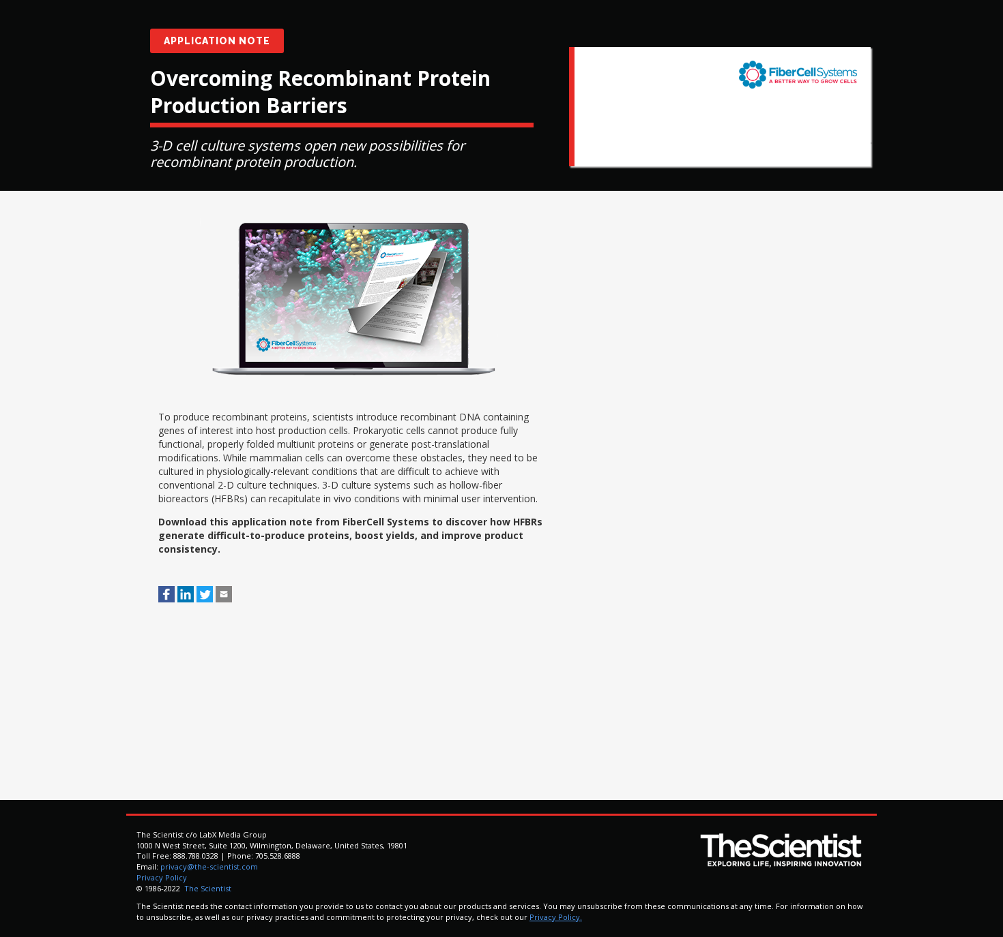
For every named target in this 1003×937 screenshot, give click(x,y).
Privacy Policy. (555, 917)
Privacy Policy (161, 877)
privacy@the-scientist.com (209, 866)
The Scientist (206, 888)
